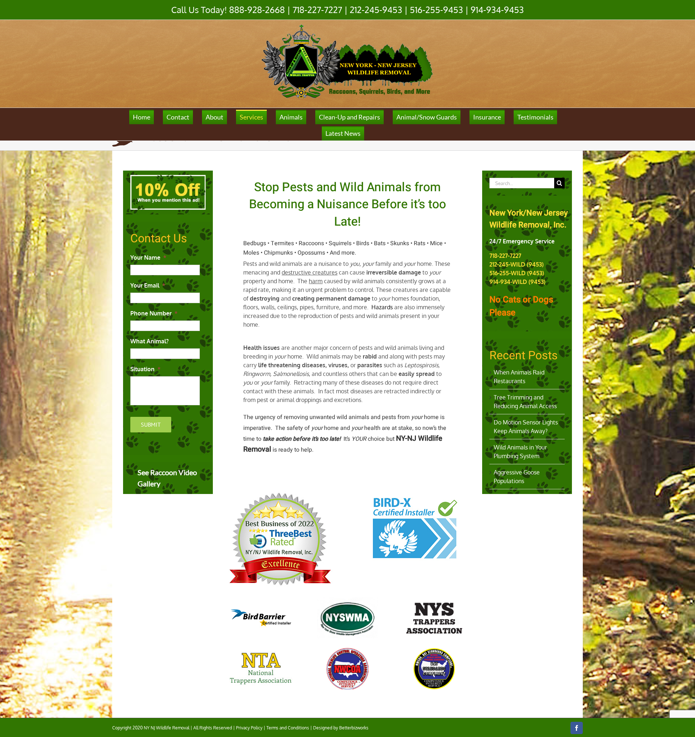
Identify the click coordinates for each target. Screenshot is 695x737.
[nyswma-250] (347, 617)
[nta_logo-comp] (260, 668)
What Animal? (149, 341)
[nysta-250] (434, 617)
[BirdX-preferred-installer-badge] (415, 494)
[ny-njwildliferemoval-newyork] (280, 494)
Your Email (147, 285)
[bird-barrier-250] (261, 617)
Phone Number (154, 313)
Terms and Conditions (287, 727)
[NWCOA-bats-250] (434, 669)
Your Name (148, 257)
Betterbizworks (353, 727)
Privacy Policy (249, 727)
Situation (145, 369)
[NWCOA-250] (347, 669)
